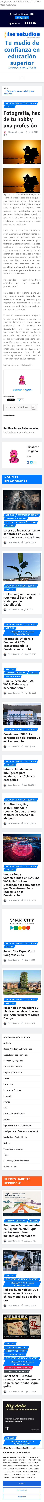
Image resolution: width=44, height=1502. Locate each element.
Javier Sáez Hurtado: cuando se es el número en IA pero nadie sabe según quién (21, 1381)
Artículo (7, 1043)
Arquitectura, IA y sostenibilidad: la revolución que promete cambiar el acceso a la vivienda (20, 811)
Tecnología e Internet (13, 1149)
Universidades (10, 1166)
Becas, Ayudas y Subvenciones (17, 1049)
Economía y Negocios (13, 1060)
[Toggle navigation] (22, 77)
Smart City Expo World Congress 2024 (19, 953)
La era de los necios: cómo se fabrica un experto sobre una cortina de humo (22, 534)
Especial (7, 1096)
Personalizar (22, 1490)
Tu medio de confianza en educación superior (22, 52)
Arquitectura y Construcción (16, 1037)
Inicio (6, 88)
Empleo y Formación (12, 1072)
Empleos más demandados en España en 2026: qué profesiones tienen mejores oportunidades (21, 1230)
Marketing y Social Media (15, 1137)
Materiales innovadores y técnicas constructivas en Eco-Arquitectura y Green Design (21, 1013)
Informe (7, 1119)
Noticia (6, 1143)
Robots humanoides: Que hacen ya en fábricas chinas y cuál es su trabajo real (21, 1295)
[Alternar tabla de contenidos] (32, 407)
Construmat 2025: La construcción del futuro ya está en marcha (21, 737)
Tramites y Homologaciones (16, 1160)
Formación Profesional (14, 1113)
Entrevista (8, 1084)
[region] (22, 1475)
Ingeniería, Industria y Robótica (17, 1125)
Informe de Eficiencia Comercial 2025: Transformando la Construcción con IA (18, 644)
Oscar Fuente (13, 542)
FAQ (5, 1107)
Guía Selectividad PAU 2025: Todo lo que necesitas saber (18, 684)
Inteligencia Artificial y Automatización (21, 1131)
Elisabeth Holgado (15, 132)
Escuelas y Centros (12, 1090)
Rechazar (22, 1497)
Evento (6, 1102)
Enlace (6, 1078)
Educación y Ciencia (12, 1066)
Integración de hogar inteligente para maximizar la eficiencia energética (19, 774)
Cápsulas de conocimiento (15, 1055)
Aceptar (22, 1483)
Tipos (5, 1155)
